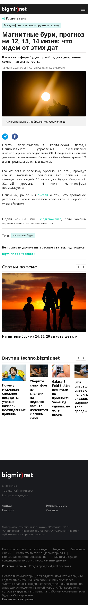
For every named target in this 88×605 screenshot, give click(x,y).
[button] (78, 267)
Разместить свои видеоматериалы (40, 553)
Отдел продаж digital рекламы (50, 566)
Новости (8, 510)
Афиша (7, 505)
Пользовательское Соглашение (24, 557)
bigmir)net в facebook (18, 254)
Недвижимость (56, 505)
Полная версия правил (18, 599)
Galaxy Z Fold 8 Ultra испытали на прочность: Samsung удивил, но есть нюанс (61, 398)
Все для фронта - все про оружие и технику (32, 25)
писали (43, 195)
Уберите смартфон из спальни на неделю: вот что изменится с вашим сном (39, 399)
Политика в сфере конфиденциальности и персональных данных (39, 558)
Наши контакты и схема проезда (24, 549)
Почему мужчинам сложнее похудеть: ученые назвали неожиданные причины (14, 399)
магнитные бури (23, 235)
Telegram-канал (49, 219)
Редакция (58, 549)
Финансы (52, 510)
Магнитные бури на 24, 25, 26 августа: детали (39, 336)
